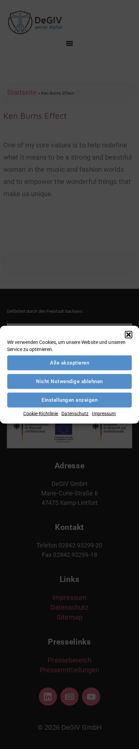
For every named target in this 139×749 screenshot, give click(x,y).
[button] (128, 334)
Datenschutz (74, 413)
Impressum (104, 413)
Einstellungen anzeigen (69, 400)
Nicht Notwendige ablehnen (69, 381)
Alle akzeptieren (69, 363)
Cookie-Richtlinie (40, 413)
